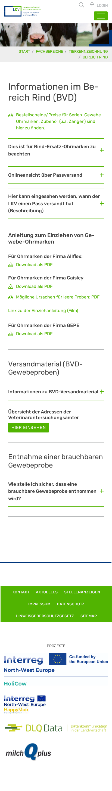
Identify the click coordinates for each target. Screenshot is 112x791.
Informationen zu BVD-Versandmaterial (53, 391)
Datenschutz (71, 604)
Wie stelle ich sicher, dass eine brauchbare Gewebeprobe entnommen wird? (52, 491)
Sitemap (88, 616)
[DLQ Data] (56, 728)
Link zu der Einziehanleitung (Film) (43, 310)
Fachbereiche (49, 51)
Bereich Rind (95, 57)
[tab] (56, 150)
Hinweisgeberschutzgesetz (45, 616)
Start (24, 51)
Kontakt (21, 592)
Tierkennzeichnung (88, 51)
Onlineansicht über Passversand (45, 175)
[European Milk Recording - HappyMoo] (25, 704)
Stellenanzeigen (82, 592)
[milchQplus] (28, 752)
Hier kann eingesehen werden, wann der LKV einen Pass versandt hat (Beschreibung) (54, 203)
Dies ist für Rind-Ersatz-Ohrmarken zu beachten (52, 150)
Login (102, 5)
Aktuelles (47, 592)
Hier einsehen (28, 427)
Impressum (39, 604)
